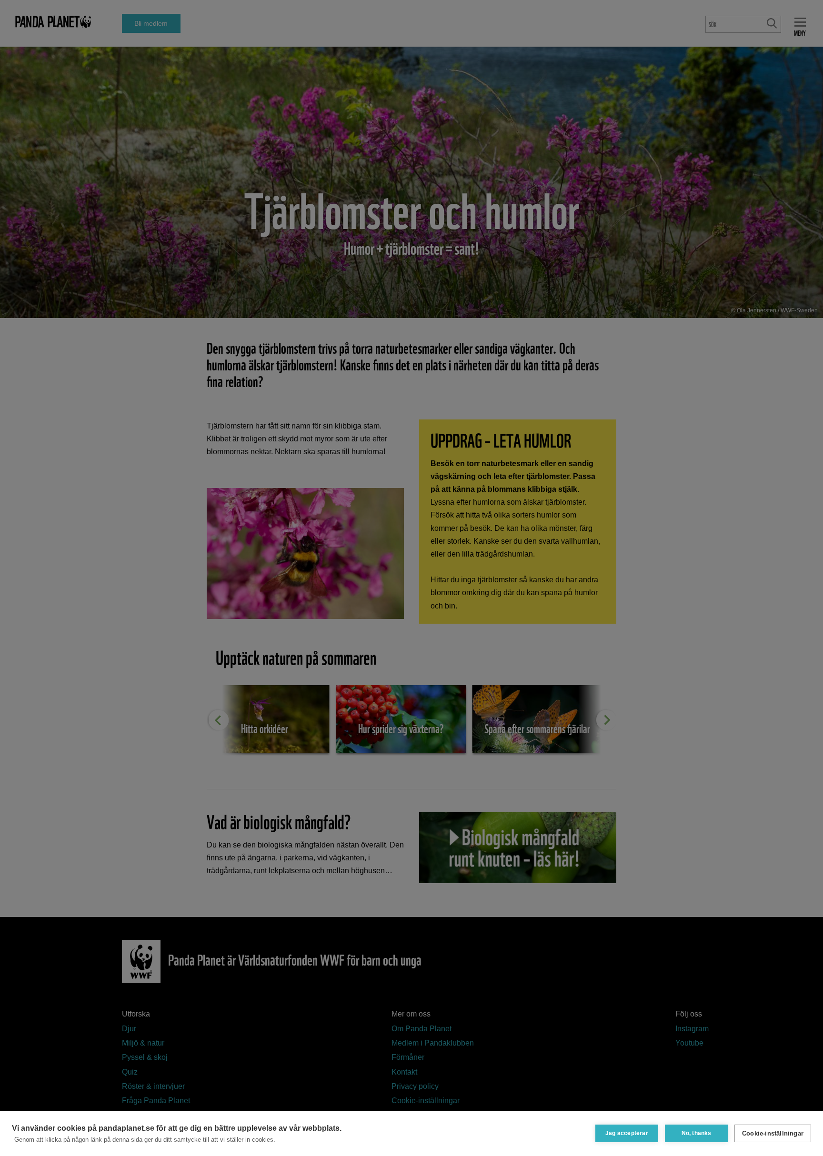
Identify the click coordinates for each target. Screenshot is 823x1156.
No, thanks (697, 1133)
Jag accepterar (626, 1133)
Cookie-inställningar (772, 1133)
